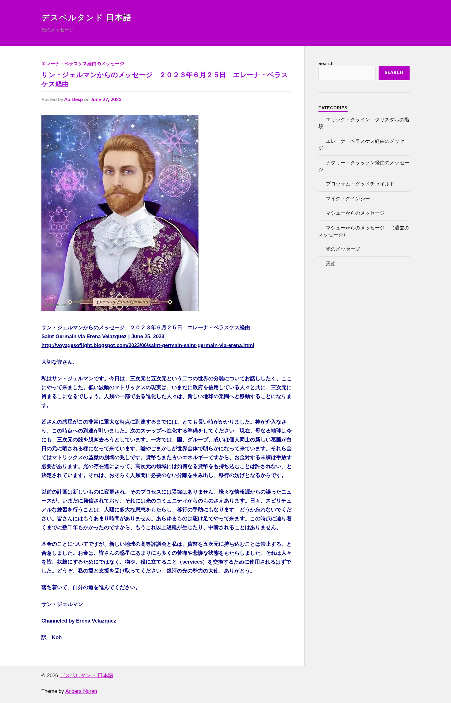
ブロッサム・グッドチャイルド (360, 184)
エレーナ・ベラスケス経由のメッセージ (82, 63)
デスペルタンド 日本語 (86, 18)
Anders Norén (81, 691)
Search (325, 63)
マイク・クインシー (348, 198)
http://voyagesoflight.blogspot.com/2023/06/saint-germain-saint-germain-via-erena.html (147, 345)
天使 (331, 263)
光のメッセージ (343, 249)
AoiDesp (73, 99)
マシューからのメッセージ (355, 213)
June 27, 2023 (106, 99)
